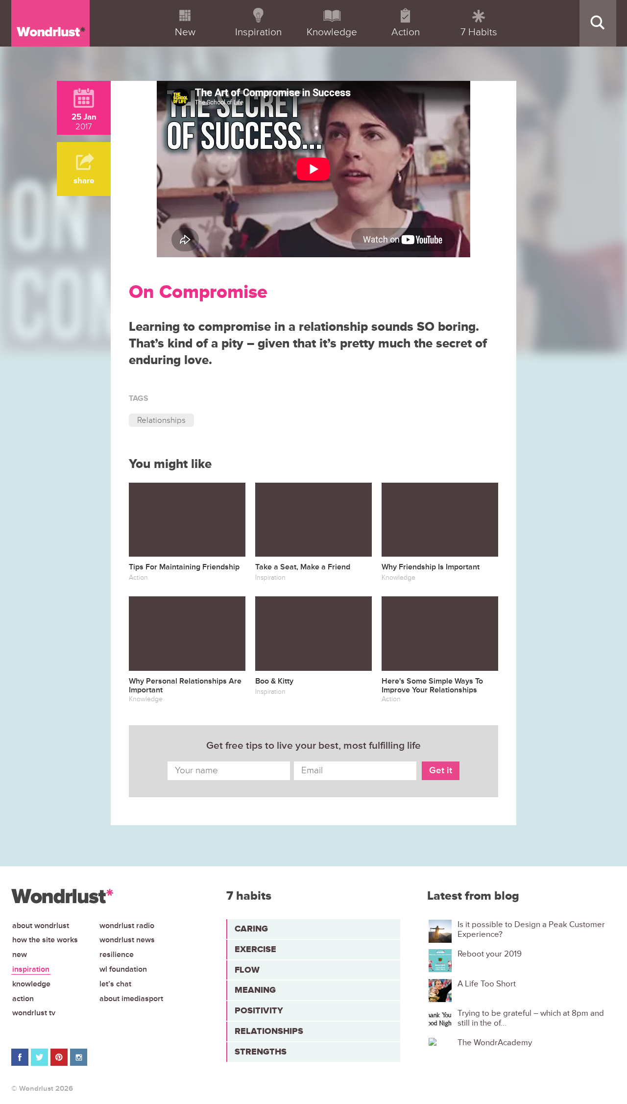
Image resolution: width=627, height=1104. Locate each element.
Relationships (161, 420)
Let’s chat (115, 984)
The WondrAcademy (495, 1043)
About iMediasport (131, 999)
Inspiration (30, 969)
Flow (247, 969)
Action (23, 999)
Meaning (255, 989)
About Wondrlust (40, 926)
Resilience (116, 954)
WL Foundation (123, 969)
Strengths (261, 1051)
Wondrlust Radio (126, 926)
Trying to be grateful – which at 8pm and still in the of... (531, 1018)
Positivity (259, 1010)
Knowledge (31, 984)
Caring (251, 928)
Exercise (255, 949)
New (19, 954)
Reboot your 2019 (490, 954)
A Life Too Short (487, 984)
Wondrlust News (127, 940)
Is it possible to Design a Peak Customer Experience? (531, 929)
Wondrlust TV (33, 1013)
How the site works (45, 940)
